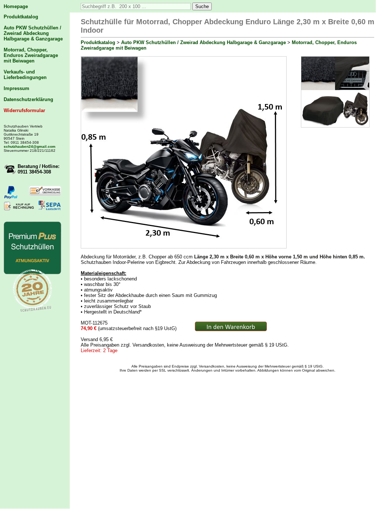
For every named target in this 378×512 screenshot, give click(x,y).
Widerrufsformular (24, 110)
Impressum (16, 88)
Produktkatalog (21, 16)
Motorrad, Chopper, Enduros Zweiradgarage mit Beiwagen (31, 55)
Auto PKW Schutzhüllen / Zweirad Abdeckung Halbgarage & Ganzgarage (33, 33)
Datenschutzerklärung (28, 99)
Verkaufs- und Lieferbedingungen (25, 74)
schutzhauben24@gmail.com (29, 146)
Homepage (16, 6)
